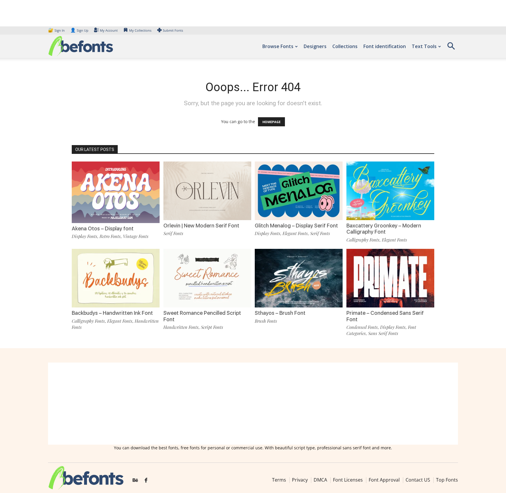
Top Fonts (447, 479)
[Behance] (135, 480)
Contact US (418, 479)
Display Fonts (84, 236)
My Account (109, 30)
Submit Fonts (173, 30)
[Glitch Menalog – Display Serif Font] (299, 190)
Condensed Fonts (362, 327)
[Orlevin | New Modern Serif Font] (207, 190)
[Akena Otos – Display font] (116, 192)
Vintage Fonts (135, 236)
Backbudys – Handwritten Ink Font (112, 313)
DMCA (320, 479)
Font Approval (384, 479)
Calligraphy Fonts (363, 240)
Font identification (384, 46)
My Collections (140, 30)
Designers (315, 46)
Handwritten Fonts (181, 327)
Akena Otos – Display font (103, 228)
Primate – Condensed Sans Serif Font (385, 316)
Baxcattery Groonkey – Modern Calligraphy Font (383, 228)
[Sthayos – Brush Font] (299, 277)
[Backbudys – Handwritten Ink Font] (116, 277)
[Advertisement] (253, 404)
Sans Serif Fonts (383, 333)
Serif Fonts (173, 233)
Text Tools (424, 46)
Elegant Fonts (295, 233)
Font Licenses (348, 479)
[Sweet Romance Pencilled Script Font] (207, 277)
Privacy (300, 479)
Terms (279, 479)
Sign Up (79, 30)
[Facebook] (146, 480)
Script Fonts (212, 327)
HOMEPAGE (271, 122)
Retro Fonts (110, 236)
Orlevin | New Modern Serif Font (201, 225)
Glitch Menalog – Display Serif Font (296, 225)
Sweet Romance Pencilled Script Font (202, 316)
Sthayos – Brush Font (280, 313)
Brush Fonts (266, 321)
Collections (345, 46)
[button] (451, 48)
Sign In (57, 30)
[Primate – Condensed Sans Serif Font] (390, 277)
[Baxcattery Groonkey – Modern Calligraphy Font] (390, 190)
